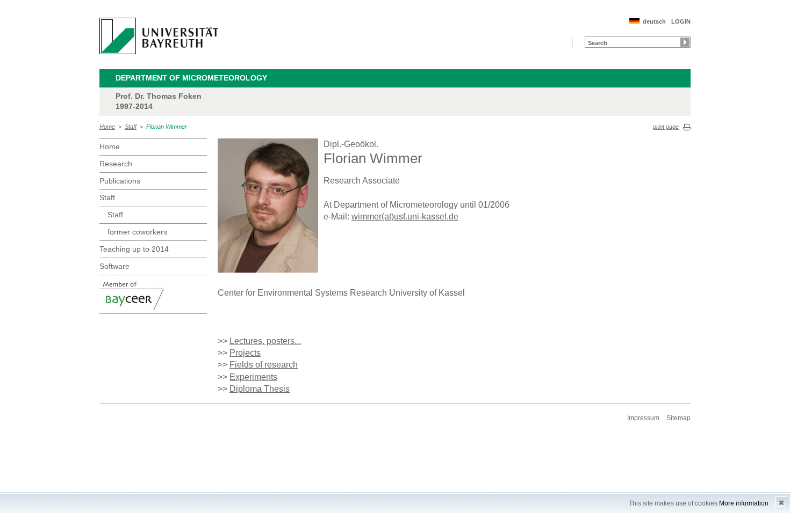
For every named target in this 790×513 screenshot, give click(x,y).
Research (115, 163)
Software (114, 266)
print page (666, 126)
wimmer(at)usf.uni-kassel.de (404, 216)
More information (744, 503)
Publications (119, 181)
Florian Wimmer (166, 126)
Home (107, 126)
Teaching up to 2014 (134, 249)
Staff (131, 126)
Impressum (643, 418)
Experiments (253, 377)
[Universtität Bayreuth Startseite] (158, 36)
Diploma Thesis (259, 388)
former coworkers (137, 232)
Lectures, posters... (265, 341)
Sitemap (678, 418)
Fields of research (263, 364)
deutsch (654, 21)
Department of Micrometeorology (191, 78)
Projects (245, 352)
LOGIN (681, 21)
